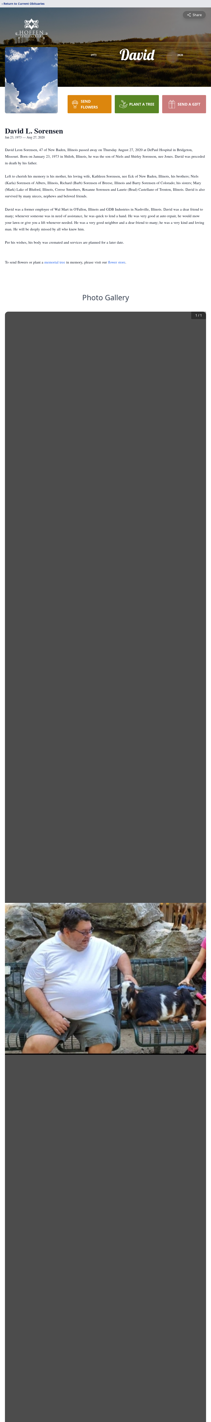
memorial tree (54, 262)
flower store (116, 262)
